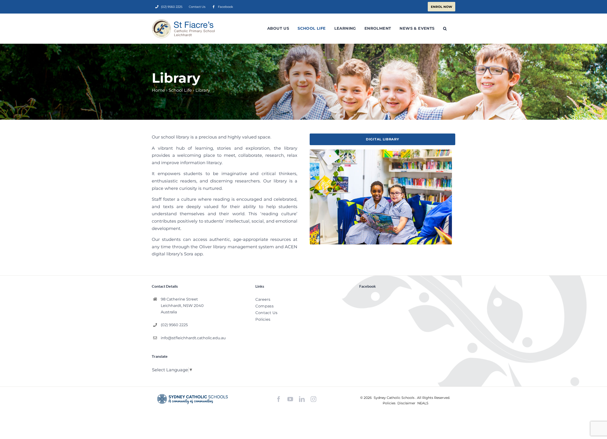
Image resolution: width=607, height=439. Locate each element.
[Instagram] (313, 399)
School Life (180, 90)
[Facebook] (278, 399)
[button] (445, 28)
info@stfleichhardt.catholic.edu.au (193, 338)
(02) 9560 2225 (174, 325)
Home (158, 90)
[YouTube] (290, 399)
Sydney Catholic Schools (394, 398)
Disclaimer (406, 403)
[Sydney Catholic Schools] (192, 399)
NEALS (422, 403)
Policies (389, 403)
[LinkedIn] (302, 399)
